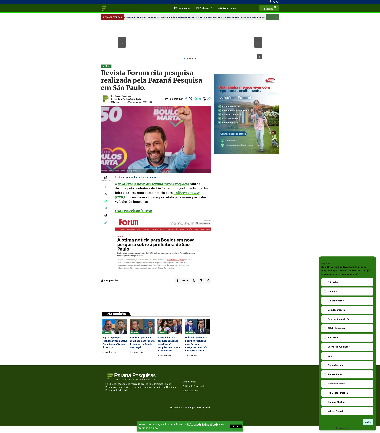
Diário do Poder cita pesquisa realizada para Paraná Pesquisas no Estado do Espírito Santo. (196, 344)
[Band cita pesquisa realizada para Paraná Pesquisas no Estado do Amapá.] (142, 326)
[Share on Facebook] (186, 98)
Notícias (106, 66)
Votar (368, 422)
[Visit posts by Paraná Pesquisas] (105, 98)
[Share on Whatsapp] (195, 98)
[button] (236, 426)
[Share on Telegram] (200, 98)
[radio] (325, 282)
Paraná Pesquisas (123, 96)
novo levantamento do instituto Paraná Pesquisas (153, 184)
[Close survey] (373, 259)
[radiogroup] (347, 346)
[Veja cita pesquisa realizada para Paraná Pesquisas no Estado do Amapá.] (114, 326)
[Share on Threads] (204, 98)
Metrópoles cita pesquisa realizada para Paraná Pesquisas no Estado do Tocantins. (168, 344)
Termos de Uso (148, 428)
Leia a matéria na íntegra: (133, 211)
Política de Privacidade (202, 424)
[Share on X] (191, 98)
